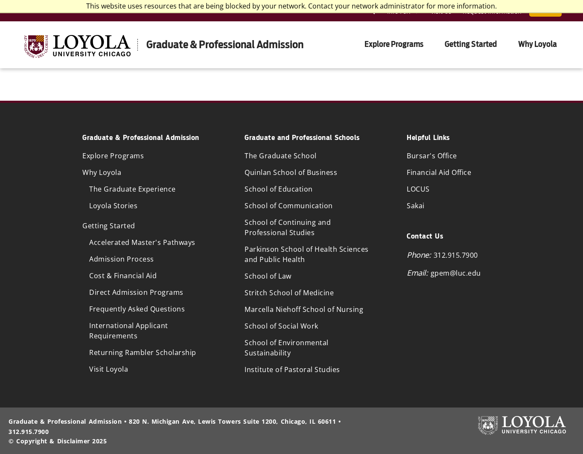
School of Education (279, 189)
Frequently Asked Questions (137, 309)
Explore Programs (393, 44)
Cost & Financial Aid (123, 275)
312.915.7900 (456, 255)
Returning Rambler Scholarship (142, 352)
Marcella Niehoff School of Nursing (304, 309)
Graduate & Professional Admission (224, 44)
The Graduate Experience (132, 189)
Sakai (416, 205)
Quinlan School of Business (291, 172)
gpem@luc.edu (456, 273)
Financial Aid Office (439, 172)
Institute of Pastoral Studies (292, 369)
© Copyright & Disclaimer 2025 (58, 441)
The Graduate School (281, 155)
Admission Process (121, 259)
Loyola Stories (113, 205)
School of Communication (289, 205)
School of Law (268, 276)
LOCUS (418, 189)
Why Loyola (537, 44)
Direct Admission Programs (136, 292)
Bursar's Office (432, 155)
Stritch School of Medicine (289, 292)
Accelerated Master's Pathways (142, 242)
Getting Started (471, 44)
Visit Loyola (108, 369)
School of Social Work (281, 326)
